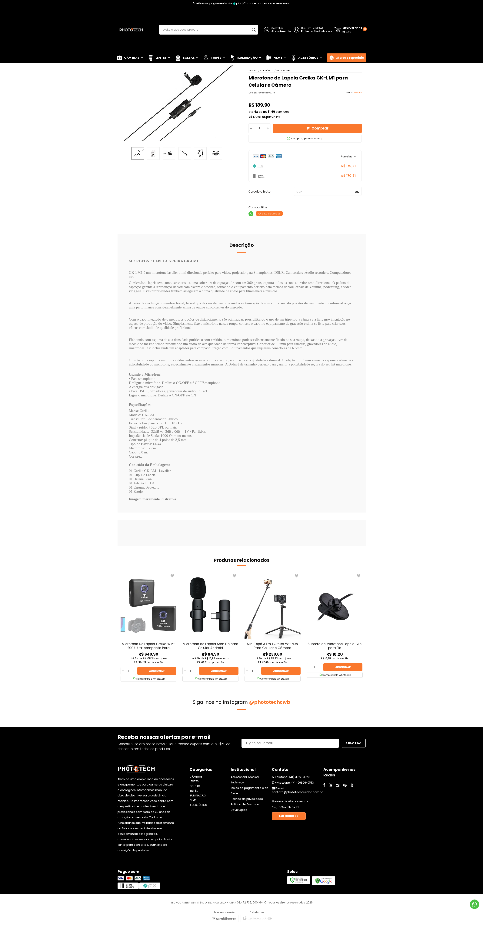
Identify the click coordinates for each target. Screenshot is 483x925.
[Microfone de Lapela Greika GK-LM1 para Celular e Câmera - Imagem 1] (138, 153)
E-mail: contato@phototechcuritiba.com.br (297, 790)
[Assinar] (354, 743)
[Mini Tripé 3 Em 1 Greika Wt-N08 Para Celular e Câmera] (272, 627)
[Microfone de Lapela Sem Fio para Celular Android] (210, 627)
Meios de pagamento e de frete (249, 790)
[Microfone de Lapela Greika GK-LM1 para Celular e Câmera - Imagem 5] (200, 153)
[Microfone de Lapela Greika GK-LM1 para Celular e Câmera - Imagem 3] (169, 153)
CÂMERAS (196, 777)
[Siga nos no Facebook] (324, 786)
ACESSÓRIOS (267, 70)
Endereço (237, 782)
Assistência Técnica (245, 777)
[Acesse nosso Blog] (352, 786)
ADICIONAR (157, 671)
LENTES (194, 781)
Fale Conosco (288, 816)
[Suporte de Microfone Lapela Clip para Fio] (335, 625)
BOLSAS (195, 786)
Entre (305, 31)
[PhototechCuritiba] (131, 30)
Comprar (319, 128)
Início (254, 70)
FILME (193, 800)
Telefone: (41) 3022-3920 (292, 777)
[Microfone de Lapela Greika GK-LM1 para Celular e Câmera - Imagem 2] (153, 153)
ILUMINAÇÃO (198, 795)
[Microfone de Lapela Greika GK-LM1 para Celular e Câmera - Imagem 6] (216, 153)
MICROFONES (283, 70)
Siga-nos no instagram (241, 702)
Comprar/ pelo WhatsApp (307, 138)
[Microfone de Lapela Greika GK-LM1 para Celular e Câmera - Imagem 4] (184, 153)
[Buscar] (253, 30)
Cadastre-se (323, 31)
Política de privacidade (247, 799)
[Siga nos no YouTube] (330, 786)
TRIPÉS (194, 791)
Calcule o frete (259, 191)
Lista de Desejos (270, 213)
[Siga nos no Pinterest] (345, 786)
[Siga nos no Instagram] (337, 786)
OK (357, 192)
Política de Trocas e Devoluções (245, 807)
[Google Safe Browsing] (323, 880)
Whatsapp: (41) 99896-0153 (294, 783)
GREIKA (358, 92)
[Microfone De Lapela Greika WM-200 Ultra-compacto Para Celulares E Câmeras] (148, 627)
